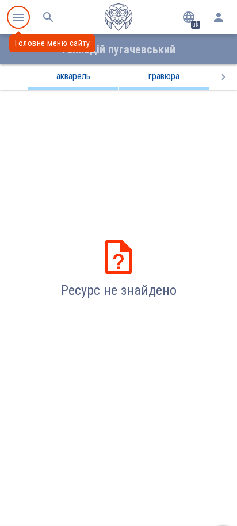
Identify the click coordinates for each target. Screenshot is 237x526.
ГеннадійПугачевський (118, 49)
